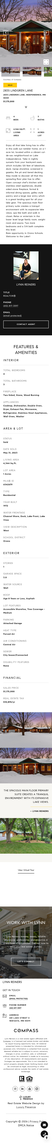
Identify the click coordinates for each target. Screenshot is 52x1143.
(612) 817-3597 (10, 306)
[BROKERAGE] (36, 1088)
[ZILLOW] (29, 1088)
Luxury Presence (26, 1107)
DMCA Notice (26, 1125)
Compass (7, 1041)
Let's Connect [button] (26, 961)
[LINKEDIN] (22, 1088)
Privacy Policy (38, 1121)
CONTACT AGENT (26, 324)
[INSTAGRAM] (15, 1088)
